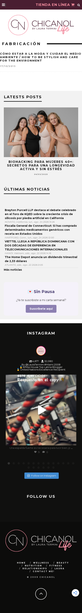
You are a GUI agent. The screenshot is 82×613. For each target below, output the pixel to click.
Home (21, 563)
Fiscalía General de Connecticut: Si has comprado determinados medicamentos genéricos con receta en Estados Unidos (41, 229)
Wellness (41, 563)
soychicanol (40, 378)
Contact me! (43, 571)
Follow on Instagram (43, 475)
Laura (60, 568)
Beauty (63, 563)
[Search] (78, 5)
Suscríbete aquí (41, 308)
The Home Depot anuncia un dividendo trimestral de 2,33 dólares (41, 259)
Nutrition (33, 565)
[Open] (41, 410)
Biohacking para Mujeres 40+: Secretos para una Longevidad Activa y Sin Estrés (41, 165)
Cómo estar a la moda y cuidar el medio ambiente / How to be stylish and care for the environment (40, 57)
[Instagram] (71, 440)
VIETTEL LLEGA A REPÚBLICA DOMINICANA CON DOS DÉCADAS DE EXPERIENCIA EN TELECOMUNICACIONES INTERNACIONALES (39, 245)
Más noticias (13, 269)
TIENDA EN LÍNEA (53, 5)
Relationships (35, 568)
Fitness (55, 565)
